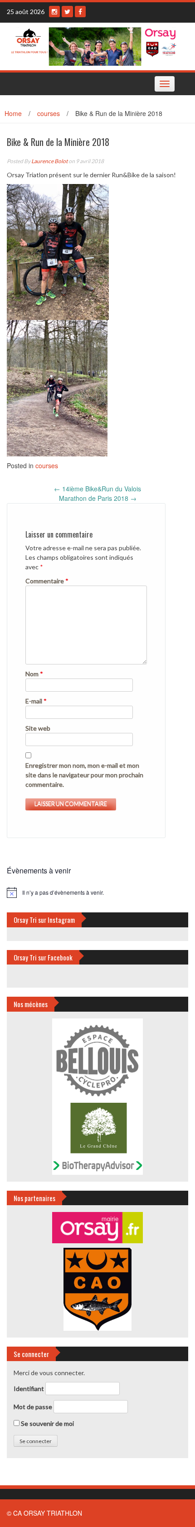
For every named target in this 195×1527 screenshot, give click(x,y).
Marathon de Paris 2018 (97, 498)
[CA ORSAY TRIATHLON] (94, 45)
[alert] (97, 892)
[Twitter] (67, 11)
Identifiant (29, 1388)
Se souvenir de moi (47, 1423)
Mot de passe (33, 1407)
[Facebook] (80, 11)
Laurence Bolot (49, 161)
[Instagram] (54, 11)
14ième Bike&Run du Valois (97, 488)
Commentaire (46, 581)
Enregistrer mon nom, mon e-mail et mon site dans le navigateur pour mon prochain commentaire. (84, 774)
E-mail (36, 701)
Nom (34, 674)
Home (13, 113)
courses (48, 113)
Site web (37, 728)
